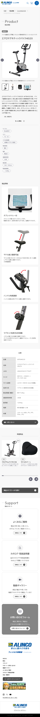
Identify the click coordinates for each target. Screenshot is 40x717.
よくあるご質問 (7, 670)
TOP (5, 10)
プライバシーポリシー (20, 710)
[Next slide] (37, 60)
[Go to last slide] (2, 60)
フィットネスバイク (21, 10)
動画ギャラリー (7, 667)
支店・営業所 (6, 674)
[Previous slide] (31, 479)
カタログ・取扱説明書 (8, 672)
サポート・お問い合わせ (9, 665)
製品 (4, 660)
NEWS (5, 658)
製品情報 (12, 10)
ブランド (5, 663)
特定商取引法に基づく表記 (10, 697)
